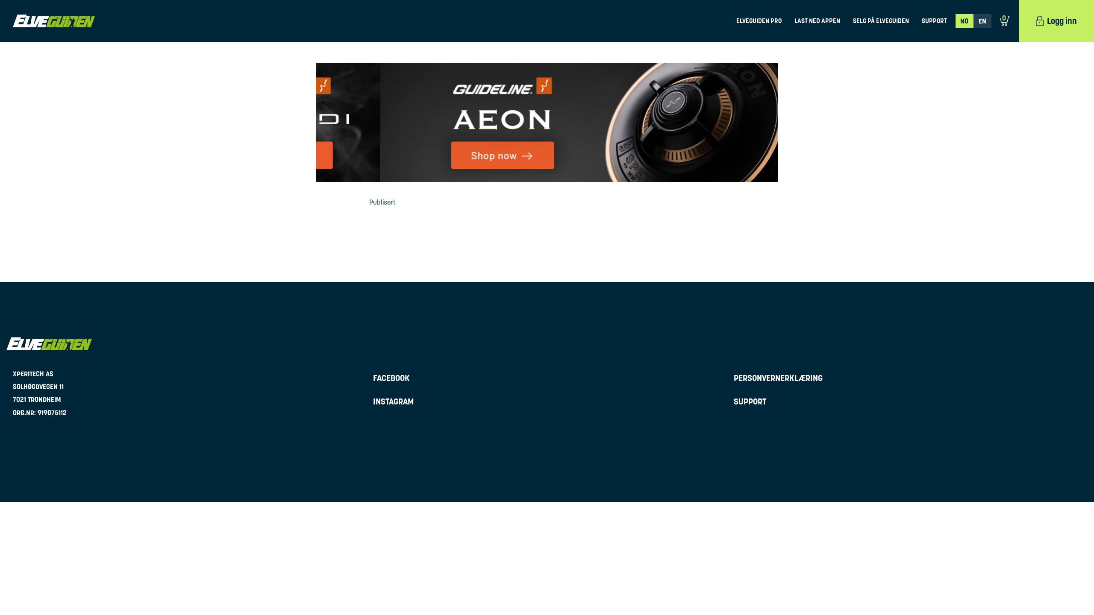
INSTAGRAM (393, 401)
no (964, 21)
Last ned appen (817, 21)
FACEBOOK (391, 378)
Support (934, 21)
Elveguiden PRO (759, 21)
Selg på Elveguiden (881, 21)
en (982, 21)
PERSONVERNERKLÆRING (778, 378)
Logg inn (1062, 20)
